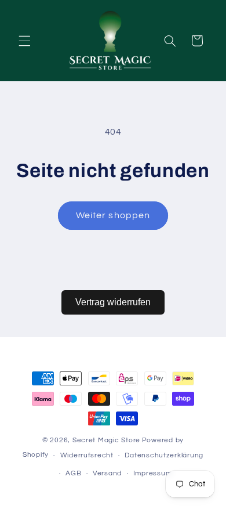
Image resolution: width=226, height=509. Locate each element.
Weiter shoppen (113, 215)
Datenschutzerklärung (164, 455)
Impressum (152, 473)
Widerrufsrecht (87, 455)
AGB (73, 473)
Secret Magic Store (106, 440)
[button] (24, 40)
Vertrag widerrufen (113, 302)
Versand (107, 473)
